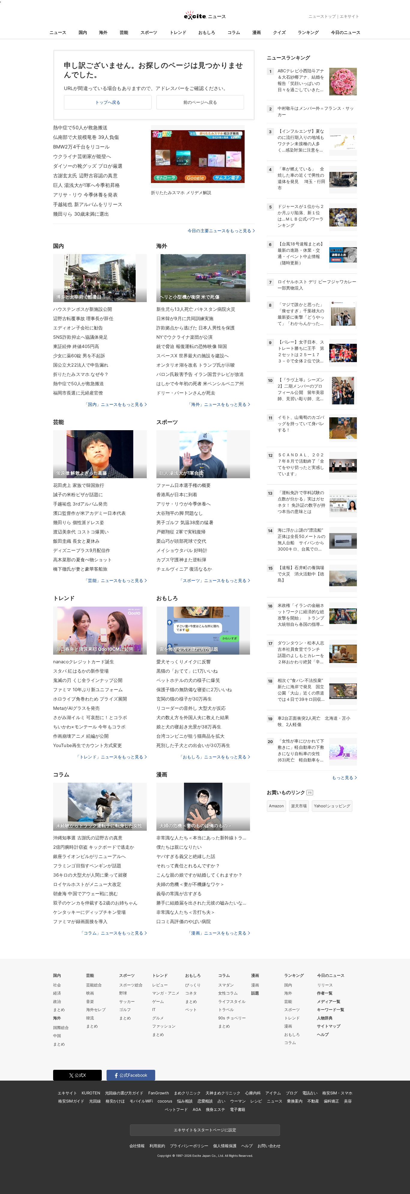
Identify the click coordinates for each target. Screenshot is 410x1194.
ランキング (308, 32)
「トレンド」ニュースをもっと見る (109, 756)
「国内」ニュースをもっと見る (113, 404)
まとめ (59, 1009)
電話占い (310, 1092)
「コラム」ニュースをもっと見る (111, 932)
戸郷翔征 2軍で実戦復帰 (181, 532)
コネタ (191, 993)
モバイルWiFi (141, 1101)
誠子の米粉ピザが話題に (78, 494)
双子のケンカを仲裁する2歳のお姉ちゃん (95, 903)
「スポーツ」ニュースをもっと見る (212, 580)
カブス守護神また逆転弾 (181, 559)
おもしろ (206, 32)
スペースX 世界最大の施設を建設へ (192, 355)
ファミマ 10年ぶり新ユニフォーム (88, 689)
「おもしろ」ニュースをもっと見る (212, 756)
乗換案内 (294, 1101)
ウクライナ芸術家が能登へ (82, 156)
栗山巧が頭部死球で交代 (181, 541)
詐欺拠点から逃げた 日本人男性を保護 (195, 328)
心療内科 (253, 1092)
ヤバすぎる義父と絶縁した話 (186, 856)
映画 (90, 993)
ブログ (291, 1092)
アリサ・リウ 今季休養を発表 (85, 195)
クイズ (279, 32)
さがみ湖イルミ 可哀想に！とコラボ (90, 717)
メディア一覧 (328, 1001)
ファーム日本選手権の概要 (183, 485)
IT (153, 1009)
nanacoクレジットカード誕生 (83, 661)
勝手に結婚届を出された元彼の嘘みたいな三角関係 (203, 903)
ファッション (164, 1026)
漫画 (256, 32)
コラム (234, 32)
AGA (197, 1109)
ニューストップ (322, 16)
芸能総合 (94, 984)
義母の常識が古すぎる (179, 893)
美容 (348, 1101)
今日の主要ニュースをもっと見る (219, 230)
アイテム (273, 1092)
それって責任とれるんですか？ (188, 865)
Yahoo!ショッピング (332, 805)
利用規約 (157, 1145)
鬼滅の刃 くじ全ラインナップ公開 (87, 680)
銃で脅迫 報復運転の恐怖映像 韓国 (191, 346)
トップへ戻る (108, 102)
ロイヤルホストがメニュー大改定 (87, 884)
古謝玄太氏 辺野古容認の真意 (85, 175)
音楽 (90, 1001)
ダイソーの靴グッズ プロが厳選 (87, 166)
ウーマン (238, 1101)
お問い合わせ (269, 1145)
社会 (57, 984)
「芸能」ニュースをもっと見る (113, 580)
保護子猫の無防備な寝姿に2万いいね (194, 689)
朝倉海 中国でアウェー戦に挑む (85, 893)
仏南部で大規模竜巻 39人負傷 (86, 137)
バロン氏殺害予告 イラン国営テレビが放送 (200, 374)
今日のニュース (345, 32)
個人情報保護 (224, 1145)
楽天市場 (299, 805)
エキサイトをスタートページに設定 (205, 1129)
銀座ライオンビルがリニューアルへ (89, 856)
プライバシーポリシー (189, 1145)
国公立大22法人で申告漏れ (81, 365)
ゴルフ (125, 1009)
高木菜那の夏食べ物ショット (82, 559)
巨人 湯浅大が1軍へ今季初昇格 (86, 185)
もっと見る (342, 777)
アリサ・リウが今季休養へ (183, 504)
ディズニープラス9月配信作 (81, 550)
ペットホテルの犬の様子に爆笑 (188, 680)
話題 (255, 993)
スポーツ (148, 32)
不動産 (313, 1101)
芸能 (124, 32)
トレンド (178, 32)
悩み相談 (184, 1101)
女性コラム (228, 993)
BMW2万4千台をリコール (81, 147)
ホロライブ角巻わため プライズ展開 (90, 699)
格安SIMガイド (71, 1101)
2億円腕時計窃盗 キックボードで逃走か (93, 847)
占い (221, 1101)
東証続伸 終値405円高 (76, 346)
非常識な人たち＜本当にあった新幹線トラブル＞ (203, 838)
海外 (103, 32)
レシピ (256, 1101)
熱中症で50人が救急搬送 (80, 127)
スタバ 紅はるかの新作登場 (81, 671)
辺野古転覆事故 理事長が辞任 (83, 318)
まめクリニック (187, 1092)
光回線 (95, 1101)
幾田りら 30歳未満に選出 (81, 214)
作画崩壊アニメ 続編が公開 (81, 736)
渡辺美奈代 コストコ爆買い (81, 532)
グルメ (158, 1018)
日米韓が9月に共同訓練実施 (185, 318)
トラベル (226, 1009)
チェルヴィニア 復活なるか (184, 569)
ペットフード (176, 1109)
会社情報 (137, 1145)
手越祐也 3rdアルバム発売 (80, 504)
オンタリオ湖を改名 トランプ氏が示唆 (195, 365)
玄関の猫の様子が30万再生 (184, 699)
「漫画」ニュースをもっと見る (216, 932)
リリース (325, 984)
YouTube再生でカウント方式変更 (87, 745)
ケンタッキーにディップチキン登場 (89, 912)
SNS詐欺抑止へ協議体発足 (80, 337)
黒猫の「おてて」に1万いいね (187, 671)
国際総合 (61, 1027)
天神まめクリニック (223, 1092)
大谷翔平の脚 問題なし (179, 513)
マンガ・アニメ (165, 993)
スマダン (226, 984)
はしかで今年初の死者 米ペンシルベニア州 (200, 383)
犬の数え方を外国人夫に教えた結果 (192, 717)
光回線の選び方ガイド (124, 1092)
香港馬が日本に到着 (176, 494)
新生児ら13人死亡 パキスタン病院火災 (195, 309)
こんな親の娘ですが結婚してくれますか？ (199, 875)
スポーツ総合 (131, 984)
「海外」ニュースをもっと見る (216, 404)
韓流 (90, 1018)
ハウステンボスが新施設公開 (82, 309)
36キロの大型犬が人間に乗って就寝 (90, 875)
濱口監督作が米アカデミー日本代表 (89, 513)
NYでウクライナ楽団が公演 (184, 337)
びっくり (193, 984)
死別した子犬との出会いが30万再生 (193, 745)
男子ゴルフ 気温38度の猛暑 (184, 522)
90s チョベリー (232, 1018)
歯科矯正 (331, 1101)
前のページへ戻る (200, 102)
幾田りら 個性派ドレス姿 (78, 522)
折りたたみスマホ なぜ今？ (81, 374)
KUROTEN (91, 1092)
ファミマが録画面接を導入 (80, 921)
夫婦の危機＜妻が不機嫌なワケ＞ (190, 884)
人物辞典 (325, 1018)
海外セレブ (96, 1009)
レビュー (160, 984)
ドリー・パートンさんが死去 (186, 393)
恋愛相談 (205, 1101)
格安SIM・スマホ (337, 1092)
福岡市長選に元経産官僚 (78, 393)
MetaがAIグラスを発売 (76, 708)
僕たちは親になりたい (179, 847)
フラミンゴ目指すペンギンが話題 (87, 865)
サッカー (127, 1001)
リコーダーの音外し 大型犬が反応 (191, 708)
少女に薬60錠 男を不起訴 (79, 355)
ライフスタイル (232, 1001)
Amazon (276, 805)
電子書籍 (237, 1109)
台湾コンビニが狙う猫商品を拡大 (190, 736)
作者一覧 (325, 993)
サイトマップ (328, 1026)
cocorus (165, 1101)
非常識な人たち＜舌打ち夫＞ (186, 912)
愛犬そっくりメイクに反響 (183, 661)
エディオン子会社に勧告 (78, 328)
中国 (57, 1035)
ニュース (58, 32)
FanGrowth (158, 1092)
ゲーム (158, 1001)
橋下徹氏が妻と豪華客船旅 (80, 569)
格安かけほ (115, 1101)
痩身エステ (215, 1109)
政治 (57, 1001)
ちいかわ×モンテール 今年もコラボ (89, 727)
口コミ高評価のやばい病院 (183, 921)
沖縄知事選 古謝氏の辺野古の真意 (87, 838)
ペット (191, 1009)
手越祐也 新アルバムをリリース (87, 204)
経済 (57, 993)
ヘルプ (323, 1034)
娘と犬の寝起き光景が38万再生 (188, 727)
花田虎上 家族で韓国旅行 (78, 485)
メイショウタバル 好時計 (181, 550)
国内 (83, 32)
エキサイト (349, 16)
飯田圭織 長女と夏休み (76, 541)
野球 (123, 993)
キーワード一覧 (330, 1009)
